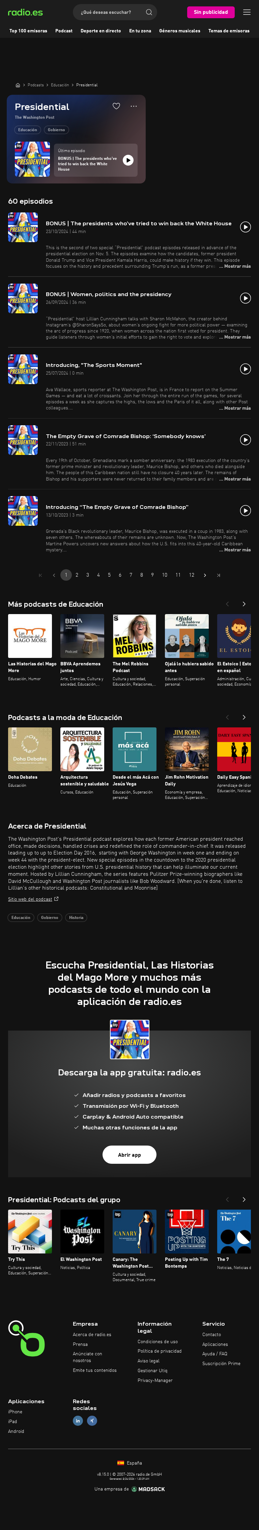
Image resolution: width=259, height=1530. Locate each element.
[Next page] (205, 575)
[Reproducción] (128, 160)
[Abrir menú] (247, 12)
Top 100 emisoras (28, 31)
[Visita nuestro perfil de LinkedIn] (78, 1420)
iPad (12, 1421)
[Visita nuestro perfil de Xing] (92, 1420)
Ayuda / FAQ (214, 1354)
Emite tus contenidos (95, 1370)
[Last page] (218, 575)
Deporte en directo (101, 31)
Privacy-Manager (155, 1380)
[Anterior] (227, 602)
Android (16, 1431)
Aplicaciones (215, 1344)
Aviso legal (149, 1361)
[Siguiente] (244, 602)
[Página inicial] (18, 85)
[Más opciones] (134, 106)
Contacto (211, 1334)
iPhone (15, 1412)
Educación (27, 130)
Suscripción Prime (221, 1363)
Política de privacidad (160, 1351)
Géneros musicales (179, 31)
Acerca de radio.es (92, 1334)
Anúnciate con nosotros (87, 1357)
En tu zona (140, 31)
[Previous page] (54, 575)
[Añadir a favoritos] (116, 105)
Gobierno (56, 130)
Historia (76, 918)
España (133, 1463)
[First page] (40, 575)
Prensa (80, 1344)
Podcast (64, 31)
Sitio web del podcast (30, 899)
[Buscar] (149, 12)
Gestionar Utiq (153, 1370)
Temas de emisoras (229, 31)
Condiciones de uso (158, 1341)
